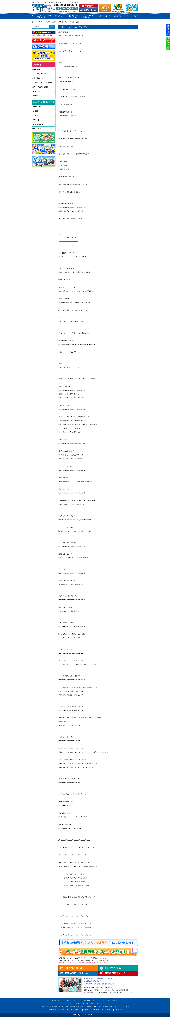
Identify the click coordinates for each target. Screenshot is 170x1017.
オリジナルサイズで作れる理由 (42, 82)
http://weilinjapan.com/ (65, 805)
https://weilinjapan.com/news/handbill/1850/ (71, 573)
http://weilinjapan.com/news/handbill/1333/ (71, 599)
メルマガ (35, 96)
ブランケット (59, 16)
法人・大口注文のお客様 (40, 87)
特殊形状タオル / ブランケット (92, 1001)
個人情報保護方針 (37, 124)
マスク (127, 16)
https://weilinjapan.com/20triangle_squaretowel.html (74, 519)
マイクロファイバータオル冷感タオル (41, 16)
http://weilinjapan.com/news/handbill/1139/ (71, 653)
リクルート (35, 120)
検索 (52, 26)
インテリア (117, 16)
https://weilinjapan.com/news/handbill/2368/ (71, 443)
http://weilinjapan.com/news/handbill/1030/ (71, 679)
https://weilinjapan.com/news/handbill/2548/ (71, 390)
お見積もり (86, 1010)
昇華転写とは (36, 69)
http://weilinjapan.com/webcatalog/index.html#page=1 (75, 817)
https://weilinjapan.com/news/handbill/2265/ (71, 470)
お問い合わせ (95, 1010)
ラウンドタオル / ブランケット (111, 1001)
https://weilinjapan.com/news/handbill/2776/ (71, 207)
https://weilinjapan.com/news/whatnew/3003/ (72, 257)
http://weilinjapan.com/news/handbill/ (69, 782)
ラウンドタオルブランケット (87, 16)
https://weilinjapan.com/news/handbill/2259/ (71, 493)
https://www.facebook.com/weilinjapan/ (70, 828)
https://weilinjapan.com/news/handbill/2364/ (71, 409)
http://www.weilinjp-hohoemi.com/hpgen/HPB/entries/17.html (77, 344)
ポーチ (107, 16)
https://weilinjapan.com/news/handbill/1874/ (71, 546)
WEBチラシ (36, 91)
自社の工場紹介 (37, 106)
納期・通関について (38, 78)
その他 (135, 16)
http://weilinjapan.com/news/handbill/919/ (71, 740)
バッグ (99, 16)
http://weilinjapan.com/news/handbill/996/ (71, 710)
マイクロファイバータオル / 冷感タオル (60, 1001)
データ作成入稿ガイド (39, 74)
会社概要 (35, 111)
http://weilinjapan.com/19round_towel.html (71, 626)
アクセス (35, 115)
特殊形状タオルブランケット (73, 16)
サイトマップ (36, 128)
